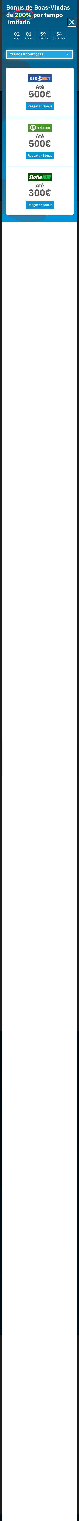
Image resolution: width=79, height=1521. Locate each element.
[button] (72, 22)
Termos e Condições (26, 54)
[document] (39, 760)
